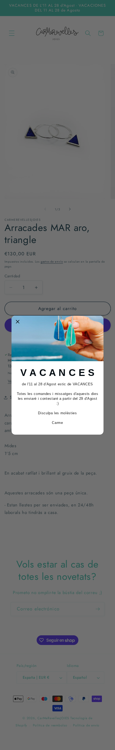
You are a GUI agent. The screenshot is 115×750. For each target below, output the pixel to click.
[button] (18, 322)
